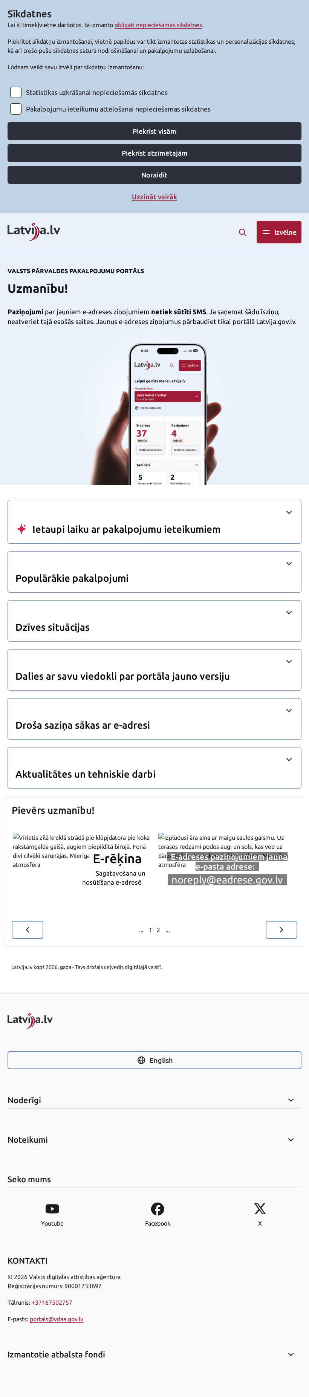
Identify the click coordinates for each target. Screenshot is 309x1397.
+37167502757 (52, 1302)
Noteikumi (28, 1139)
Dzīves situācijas (52, 627)
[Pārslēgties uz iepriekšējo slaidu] (27, 930)
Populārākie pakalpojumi (71, 578)
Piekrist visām (154, 131)
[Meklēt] (242, 232)
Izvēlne (285, 232)
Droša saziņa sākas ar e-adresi (82, 725)
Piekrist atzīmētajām (155, 153)
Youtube (52, 1223)
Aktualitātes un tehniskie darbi (85, 774)
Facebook (157, 1223)
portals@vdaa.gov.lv (56, 1319)
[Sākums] (154, 1021)
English (161, 1060)
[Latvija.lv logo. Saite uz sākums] (34, 232)
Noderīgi (24, 1100)
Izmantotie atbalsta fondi (56, 1354)
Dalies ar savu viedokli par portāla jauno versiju (122, 676)
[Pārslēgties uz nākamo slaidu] (281, 930)
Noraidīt (154, 175)
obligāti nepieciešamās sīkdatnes (158, 24)
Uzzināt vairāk (154, 196)
